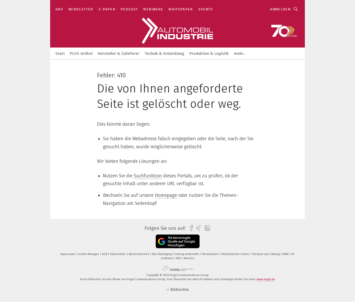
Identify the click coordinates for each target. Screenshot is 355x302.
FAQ (179, 258)
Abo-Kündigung (162, 254)
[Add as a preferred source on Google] (178, 241)
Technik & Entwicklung (164, 53)
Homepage (166, 195)
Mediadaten (210, 254)
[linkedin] (206, 228)
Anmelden (280, 9)
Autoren (189, 258)
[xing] (197, 228)
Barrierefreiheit (139, 254)
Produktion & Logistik (209, 53)
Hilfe (286, 254)
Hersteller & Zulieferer (118, 53)
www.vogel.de (266, 279)
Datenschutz (118, 254)
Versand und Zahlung (266, 254)
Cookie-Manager (88, 254)
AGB (105, 254)
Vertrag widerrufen (187, 254)
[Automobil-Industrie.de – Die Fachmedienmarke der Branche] (60, 53)
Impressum (67, 254)
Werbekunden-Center (235, 254)
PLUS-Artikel (81, 53)
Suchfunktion (148, 176)
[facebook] (190, 228)
